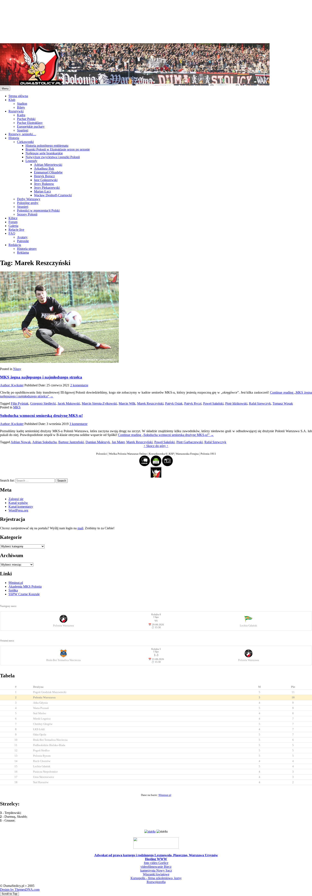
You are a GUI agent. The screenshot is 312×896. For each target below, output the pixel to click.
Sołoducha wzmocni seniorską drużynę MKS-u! (41, 415)
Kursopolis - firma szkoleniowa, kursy (156, 878)
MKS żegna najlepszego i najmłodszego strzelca (41, 377)
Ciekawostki (25, 142)
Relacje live (16, 229)
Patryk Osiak (174, 403)
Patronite (23, 241)
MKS (17, 407)
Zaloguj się (15, 499)
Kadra (21, 115)
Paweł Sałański (213, 403)
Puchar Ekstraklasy (30, 122)
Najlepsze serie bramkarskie (44, 153)
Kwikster (12, 385)
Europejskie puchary (31, 126)
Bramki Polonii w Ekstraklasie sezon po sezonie (57, 149)
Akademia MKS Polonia (25, 586)
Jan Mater (118, 442)
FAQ (11, 233)
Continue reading (166, 435)
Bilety (21, 107)
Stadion (22, 103)
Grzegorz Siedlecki (43, 403)
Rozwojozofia (156, 882)
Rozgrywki (16, 111)
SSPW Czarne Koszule (24, 594)
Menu (5, 88)
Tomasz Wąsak (283, 403)
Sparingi (22, 130)
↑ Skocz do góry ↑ (156, 446)
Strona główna (18, 96)
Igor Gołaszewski (46, 180)
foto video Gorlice (156, 863)
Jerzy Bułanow (44, 184)
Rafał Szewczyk (260, 403)
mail (80, 528)
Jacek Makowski (69, 403)
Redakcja (14, 245)
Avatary (22, 237)
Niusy (17, 369)
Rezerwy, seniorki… (22, 134)
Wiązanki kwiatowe (156, 874)
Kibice (12, 218)
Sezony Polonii (27, 214)
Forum (12, 222)
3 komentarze (78, 424)
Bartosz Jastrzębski (71, 442)
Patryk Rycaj (192, 403)
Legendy (31, 161)
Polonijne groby (27, 203)
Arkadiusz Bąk (44, 168)
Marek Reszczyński (150, 403)
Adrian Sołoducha (44, 442)
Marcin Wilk (127, 403)
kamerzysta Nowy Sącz (156, 870)
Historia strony (27, 248)
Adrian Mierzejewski (48, 164)
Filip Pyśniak (19, 403)
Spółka (13, 590)
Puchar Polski (26, 119)
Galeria (13, 226)
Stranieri (22, 206)
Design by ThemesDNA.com (19, 889)
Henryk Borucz (44, 176)
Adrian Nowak (21, 442)
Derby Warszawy (28, 199)
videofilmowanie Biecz (156, 866)
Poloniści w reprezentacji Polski (38, 210)
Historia (13, 138)
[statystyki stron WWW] (150, 831)
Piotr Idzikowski (236, 403)
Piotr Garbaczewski (189, 442)
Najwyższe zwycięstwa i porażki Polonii (52, 157)
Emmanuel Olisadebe (48, 172)
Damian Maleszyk (98, 442)
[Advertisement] (127, 21)
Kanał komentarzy (20, 506)
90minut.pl (15, 582)
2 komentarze (79, 385)
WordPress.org (18, 510)
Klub (11, 100)
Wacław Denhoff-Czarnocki (53, 195)
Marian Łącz (42, 191)
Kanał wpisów (18, 503)
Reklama (23, 252)
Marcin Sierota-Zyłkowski (99, 403)
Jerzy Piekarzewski (47, 187)
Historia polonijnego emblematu (46, 145)
